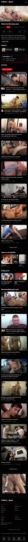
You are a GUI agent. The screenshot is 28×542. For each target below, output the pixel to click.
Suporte (17, 510)
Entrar (16, 508)
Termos (3, 517)
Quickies (3, 508)
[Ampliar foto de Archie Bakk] (2, 88)
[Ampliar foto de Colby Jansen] (2, 330)
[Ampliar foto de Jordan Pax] (4, 88)
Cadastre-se (18, 506)
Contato (17, 517)
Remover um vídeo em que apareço (6, 523)
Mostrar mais (5, 41)
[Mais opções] (25, 32)
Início (2, 506)
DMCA (2, 519)
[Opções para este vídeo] (25, 91)
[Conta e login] (26, 2)
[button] (4, 31)
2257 (2, 521)
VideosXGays (8, 533)
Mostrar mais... (14, 247)
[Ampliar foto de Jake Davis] (2, 110)
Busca (2, 512)
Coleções (3, 510)
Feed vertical (18, 519)
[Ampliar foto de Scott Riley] (4, 330)
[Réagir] (20, 20)
